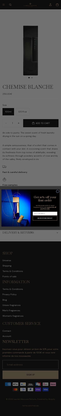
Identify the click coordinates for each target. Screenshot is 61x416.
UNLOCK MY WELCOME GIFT (45, 218)
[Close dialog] (57, 191)
